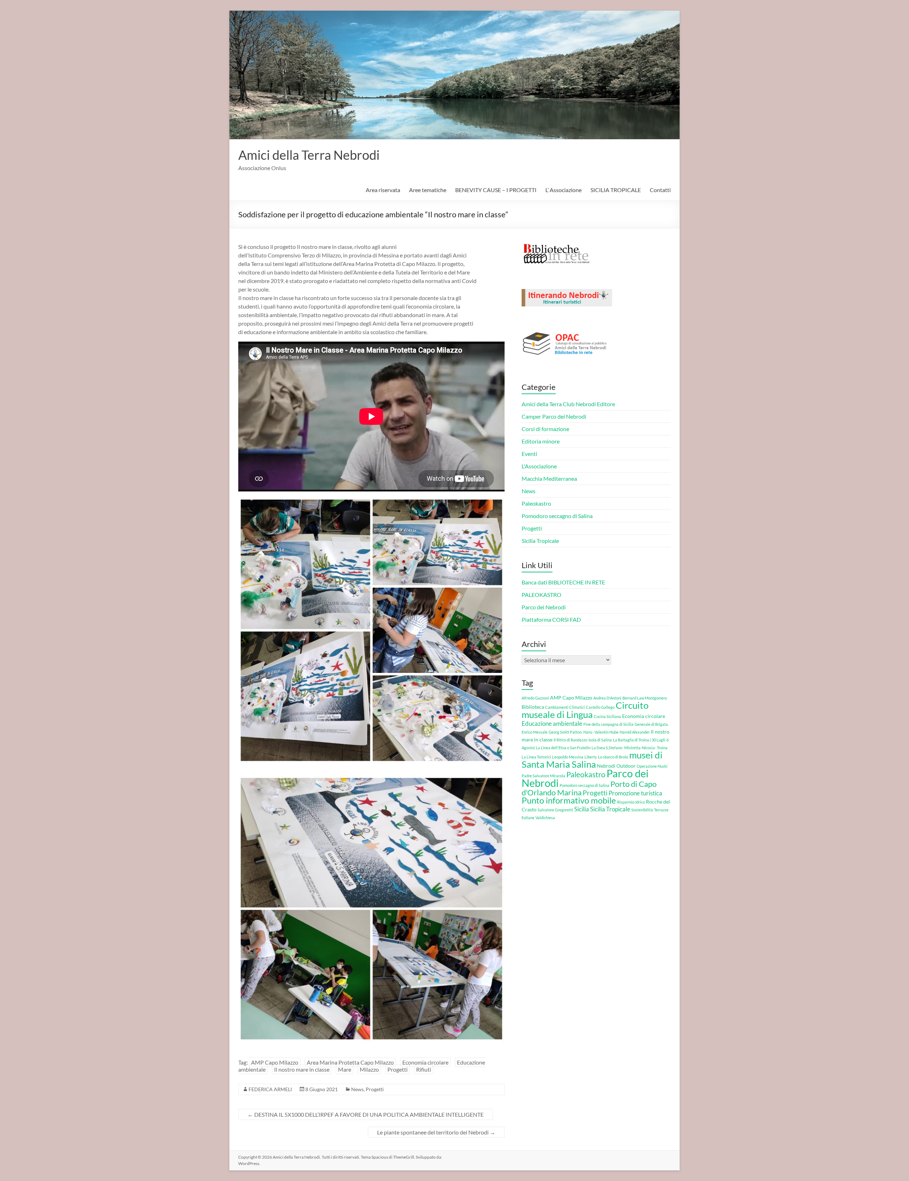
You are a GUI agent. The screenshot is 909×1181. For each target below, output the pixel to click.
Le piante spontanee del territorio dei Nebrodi (436, 1132)
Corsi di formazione (545, 428)
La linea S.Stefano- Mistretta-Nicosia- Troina (630, 747)
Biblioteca (533, 707)
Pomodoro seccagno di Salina (557, 515)
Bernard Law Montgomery (644, 698)
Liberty (590, 757)
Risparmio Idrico (631, 802)
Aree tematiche (427, 189)
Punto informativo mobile (569, 800)
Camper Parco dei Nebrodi (554, 416)
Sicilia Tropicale (540, 540)
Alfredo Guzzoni (535, 698)
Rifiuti (423, 1069)
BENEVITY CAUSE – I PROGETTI (496, 189)
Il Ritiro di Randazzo (570, 740)
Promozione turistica (635, 793)
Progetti (397, 1069)
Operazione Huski (652, 766)
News (357, 1089)
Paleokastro (536, 503)
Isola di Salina (600, 740)
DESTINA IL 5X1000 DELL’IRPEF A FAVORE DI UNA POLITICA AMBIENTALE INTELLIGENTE (365, 1114)
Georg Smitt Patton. (565, 732)
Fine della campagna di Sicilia (608, 724)
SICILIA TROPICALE (615, 189)
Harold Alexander (635, 732)
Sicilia (581, 809)
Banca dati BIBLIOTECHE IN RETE (563, 582)
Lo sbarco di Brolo (613, 757)
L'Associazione (539, 466)
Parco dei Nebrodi (544, 607)
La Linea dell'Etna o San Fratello (563, 747)
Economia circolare (425, 1062)
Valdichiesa (545, 817)
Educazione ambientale (552, 723)
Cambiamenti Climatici (565, 707)
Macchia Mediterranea (549, 478)
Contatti (660, 189)
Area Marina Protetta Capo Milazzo (350, 1062)
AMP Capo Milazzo (274, 1062)
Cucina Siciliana (607, 716)
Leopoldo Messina (567, 757)
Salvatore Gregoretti (555, 809)
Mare (344, 1069)
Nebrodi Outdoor (616, 766)
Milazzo (369, 1069)
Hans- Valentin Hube (601, 732)
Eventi (529, 453)
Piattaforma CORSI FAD (551, 619)
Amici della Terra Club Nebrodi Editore (568, 404)
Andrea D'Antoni (607, 698)
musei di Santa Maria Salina (592, 759)
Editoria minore (541, 441)
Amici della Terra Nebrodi (309, 155)
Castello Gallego (600, 707)
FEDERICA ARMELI (270, 1089)
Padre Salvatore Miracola (543, 775)
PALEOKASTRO (541, 594)
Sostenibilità (642, 809)
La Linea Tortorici (536, 757)
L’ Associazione (563, 189)
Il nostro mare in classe (302, 1069)
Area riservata (383, 189)
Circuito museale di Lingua (585, 710)
